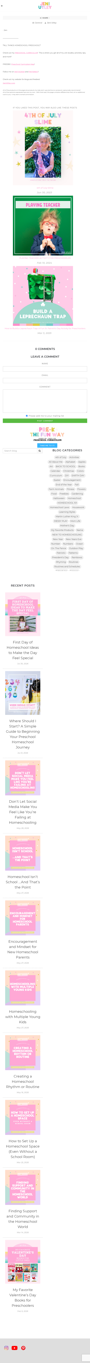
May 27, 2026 (23, 893)
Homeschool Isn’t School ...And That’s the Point (23, 882)
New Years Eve (73, 539)
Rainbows (77, 557)
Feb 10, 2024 (44, 262)
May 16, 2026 (23, 1092)
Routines (73, 562)
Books (81, 466)
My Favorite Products (62, 530)
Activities (74, 457)
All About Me (55, 462)
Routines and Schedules (67, 566)
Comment (45, 387)
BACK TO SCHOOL (65, 466)
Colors (80, 471)
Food (54, 493)
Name (45, 364)
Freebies (64, 493)
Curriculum (56, 475)
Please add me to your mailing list (46, 416)
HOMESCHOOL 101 (67, 503)
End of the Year (64, 484)
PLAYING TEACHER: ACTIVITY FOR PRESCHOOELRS (45, 258)
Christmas (68, 471)
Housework (78, 507)
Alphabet (70, 462)
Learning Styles (67, 512)
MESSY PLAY (60, 521)
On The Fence (58, 548)
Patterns (73, 553)
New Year (58, 539)
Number (55, 544)
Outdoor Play (76, 548)
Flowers (81, 489)
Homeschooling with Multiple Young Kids (22, 1016)
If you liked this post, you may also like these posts (45, 108)
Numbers (68, 544)
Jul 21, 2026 (22, 753)
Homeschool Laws (59, 507)
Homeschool (74, 498)
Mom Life (75, 521)
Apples (82, 462)
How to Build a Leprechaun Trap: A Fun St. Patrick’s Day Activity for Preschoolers (45, 328)
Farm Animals (56, 489)
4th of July (60, 457)
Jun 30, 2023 (44, 192)
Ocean (79, 544)
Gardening (77, 493)
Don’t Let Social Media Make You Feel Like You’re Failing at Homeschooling (23, 812)
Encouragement (72, 480)
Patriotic (61, 553)
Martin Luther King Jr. (67, 516)
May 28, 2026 (23, 828)
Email (45, 375)
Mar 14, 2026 (23, 1232)
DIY (67, 475)
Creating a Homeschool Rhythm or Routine (22, 1081)
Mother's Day (67, 525)
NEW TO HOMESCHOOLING (67, 534)
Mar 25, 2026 (23, 1162)
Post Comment (45, 421)
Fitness (70, 489)
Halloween (59, 498)
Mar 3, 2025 (44, 333)
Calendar (55, 471)
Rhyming (61, 562)
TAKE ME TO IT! (47, 446)
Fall (77, 484)
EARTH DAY (78, 475)
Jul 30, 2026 (22, 664)
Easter (57, 480)
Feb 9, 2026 (22, 1311)
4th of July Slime (45, 188)
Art (51, 466)
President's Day (60, 557)
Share (45, 18)
